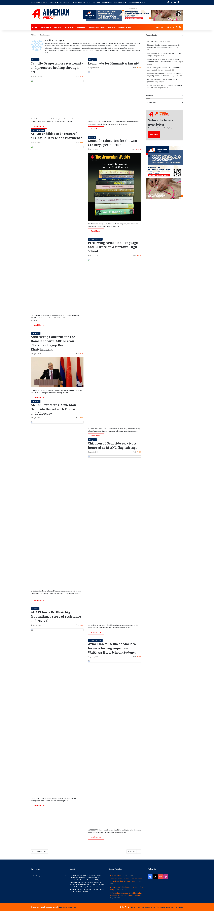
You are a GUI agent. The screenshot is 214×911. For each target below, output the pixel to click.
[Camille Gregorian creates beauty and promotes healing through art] (57, 98)
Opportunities (107, 2)
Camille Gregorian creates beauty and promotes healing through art (57, 67)
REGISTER (154, 135)
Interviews (35, 333)
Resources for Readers (80, 2)
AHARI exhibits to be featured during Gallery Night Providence (56, 136)
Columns (81, 27)
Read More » (39, 126)
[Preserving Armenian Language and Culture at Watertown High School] (114, 342)
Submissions (64, 2)
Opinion (69, 27)
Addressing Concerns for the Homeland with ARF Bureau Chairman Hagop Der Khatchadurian (53, 343)
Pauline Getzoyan (54, 40)
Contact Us (179, 907)
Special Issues (150, 907)
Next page (131, 852)
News (34, 27)
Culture (57, 27)
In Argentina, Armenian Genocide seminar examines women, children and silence (126, 894)
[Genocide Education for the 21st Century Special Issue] (114, 187)
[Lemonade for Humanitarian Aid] (114, 95)
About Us (53, 2)
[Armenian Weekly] (50, 14)
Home (34, 35)
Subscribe (159, 27)
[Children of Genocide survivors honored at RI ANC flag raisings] (114, 538)
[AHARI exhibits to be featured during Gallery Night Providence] (57, 229)
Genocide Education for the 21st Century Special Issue (112, 143)
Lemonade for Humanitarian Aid (113, 63)
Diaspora (45, 27)
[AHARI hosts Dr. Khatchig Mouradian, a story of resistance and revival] (57, 712)
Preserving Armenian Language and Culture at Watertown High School (113, 247)
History (133, 907)
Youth (110, 27)
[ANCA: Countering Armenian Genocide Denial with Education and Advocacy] (57, 504)
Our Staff (141, 907)
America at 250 (124, 27)
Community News (38, 130)
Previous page (41, 852)
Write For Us (160, 907)
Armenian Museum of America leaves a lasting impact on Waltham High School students (112, 648)
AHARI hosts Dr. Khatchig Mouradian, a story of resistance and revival (56, 616)
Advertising (96, 2)
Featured (92, 137)
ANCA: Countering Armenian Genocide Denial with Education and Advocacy (56, 409)
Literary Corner (96, 27)
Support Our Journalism (136, 2)
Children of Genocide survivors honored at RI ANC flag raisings (112, 445)
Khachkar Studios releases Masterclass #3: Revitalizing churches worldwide (126, 880)
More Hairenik (119, 2)
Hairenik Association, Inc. (67, 907)
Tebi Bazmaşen (152, 41)
